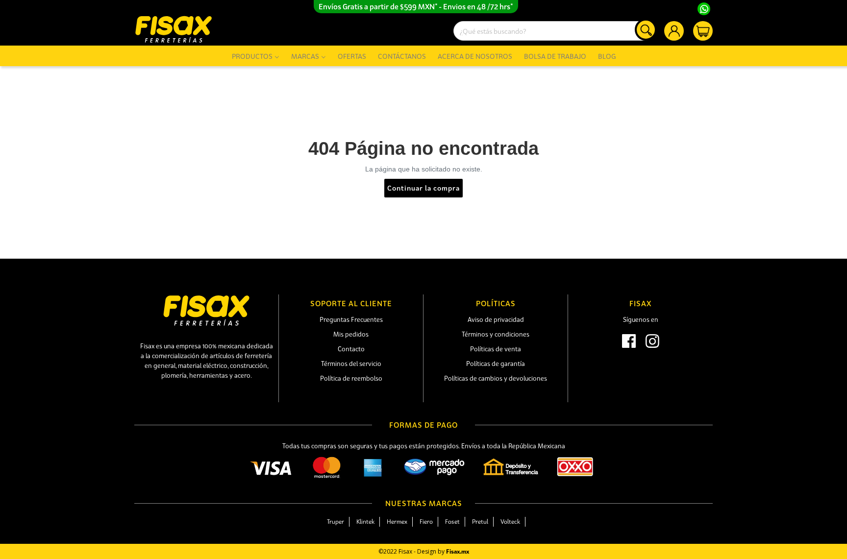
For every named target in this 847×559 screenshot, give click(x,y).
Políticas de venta (495, 349)
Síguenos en (640, 319)
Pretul (480, 521)
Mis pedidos (351, 334)
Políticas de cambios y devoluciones (495, 378)
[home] (173, 29)
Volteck (510, 521)
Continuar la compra (423, 188)
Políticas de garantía (495, 363)
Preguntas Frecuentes (351, 319)
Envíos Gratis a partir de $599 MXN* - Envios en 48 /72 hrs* (416, 6)
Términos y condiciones (495, 334)
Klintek (365, 521)
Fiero (426, 521)
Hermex (397, 521)
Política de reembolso (351, 378)
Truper (335, 521)
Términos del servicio (351, 363)
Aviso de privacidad (496, 319)
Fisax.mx (457, 551)
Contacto (351, 349)
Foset (452, 521)
